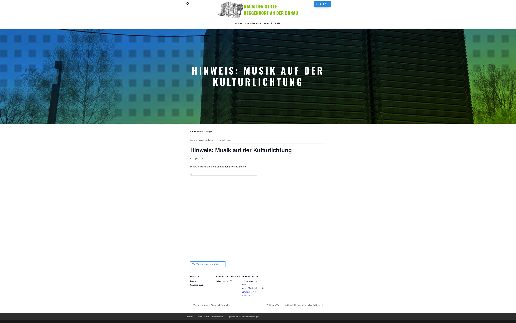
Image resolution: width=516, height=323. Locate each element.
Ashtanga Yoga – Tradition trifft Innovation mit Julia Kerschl (295, 305)
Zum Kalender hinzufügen (208, 264)
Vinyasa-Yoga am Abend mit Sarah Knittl (212, 305)
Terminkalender (272, 23)
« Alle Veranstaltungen (201, 131)
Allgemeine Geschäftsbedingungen (242, 316)
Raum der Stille (253, 23)
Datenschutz (203, 316)
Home (238, 23)
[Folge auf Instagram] (187, 3)
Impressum (217, 316)
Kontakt (322, 3)
